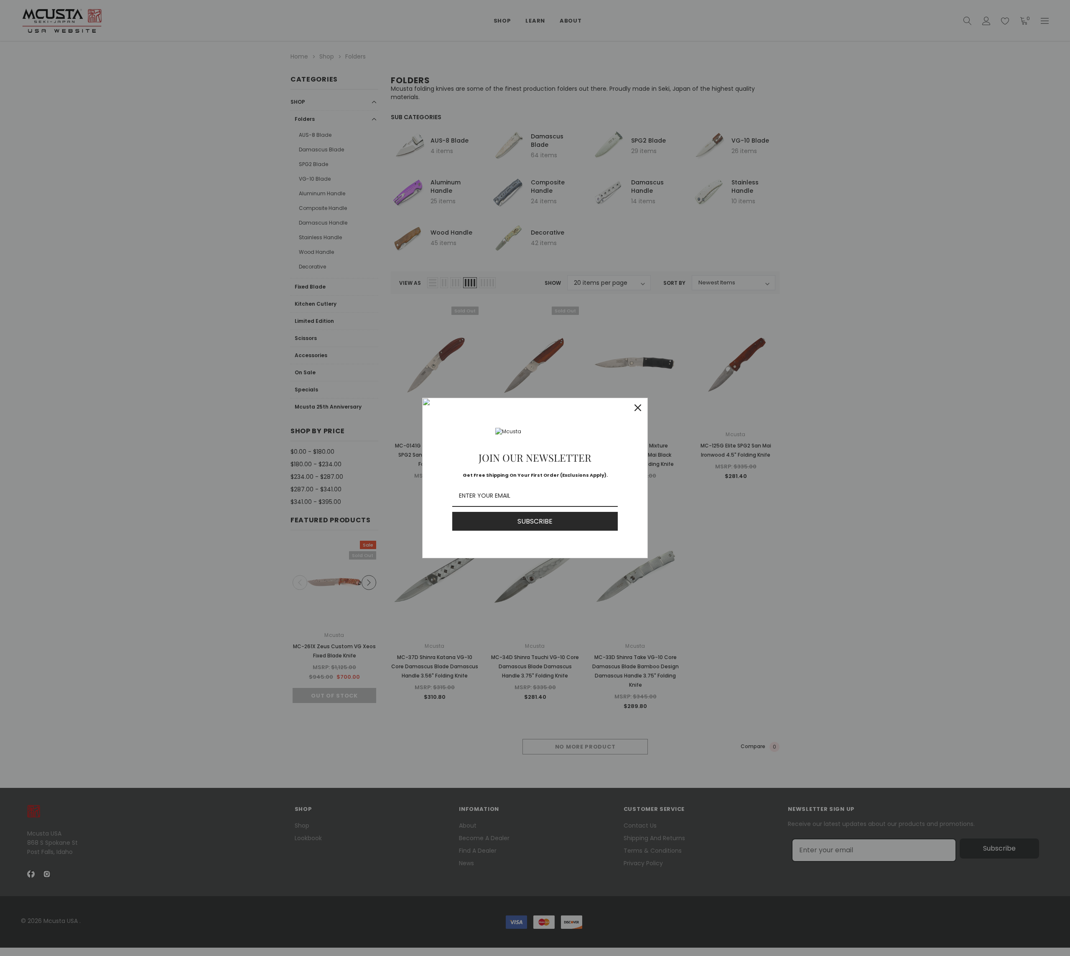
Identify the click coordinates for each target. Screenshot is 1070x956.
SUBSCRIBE (535, 521)
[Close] (638, 408)
